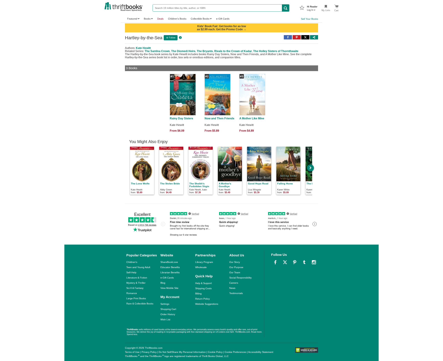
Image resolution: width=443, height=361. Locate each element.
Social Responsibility (240, 277)
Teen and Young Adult (138, 267)
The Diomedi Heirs (183, 51)
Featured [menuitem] (132, 18)
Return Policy (202, 298)
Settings (164, 304)
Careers (233, 282)
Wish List (165, 319)
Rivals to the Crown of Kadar (233, 51)
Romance (131, 293)
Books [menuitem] (147, 18)
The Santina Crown (157, 51)
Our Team (234, 272)
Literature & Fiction (136, 277)
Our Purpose (236, 267)
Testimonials (236, 293)
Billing (198, 293)
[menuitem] (312, 7)
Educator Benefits (170, 267)
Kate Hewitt (143, 48)
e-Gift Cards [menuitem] (222, 18)
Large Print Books (136, 298)
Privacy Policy (149, 352)
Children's (131, 262)
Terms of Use (132, 352)
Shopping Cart (168, 309)
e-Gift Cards (167, 277)
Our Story (234, 262)
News (232, 288)
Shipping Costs (203, 288)
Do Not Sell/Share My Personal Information (182, 352)
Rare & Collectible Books (139, 303)
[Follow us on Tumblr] (304, 262)
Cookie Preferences (235, 352)
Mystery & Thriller (136, 282)
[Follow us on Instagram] (314, 262)
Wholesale (201, 267)
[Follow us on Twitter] (285, 262)
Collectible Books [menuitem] (200, 18)
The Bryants (205, 51)
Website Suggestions (206, 304)
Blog (162, 282)
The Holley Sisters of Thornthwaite (275, 51)
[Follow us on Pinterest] (295, 262)
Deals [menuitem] (160, 18)
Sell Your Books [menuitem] (309, 18)
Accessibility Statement (260, 352)
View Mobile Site (169, 288)
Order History (167, 314)
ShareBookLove (169, 262)
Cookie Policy (215, 352)
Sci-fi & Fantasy (134, 288)
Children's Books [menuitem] (177, 18)
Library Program (204, 262)
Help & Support (203, 283)
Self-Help (131, 272)
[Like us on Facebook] (275, 262)
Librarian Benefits (170, 272)
